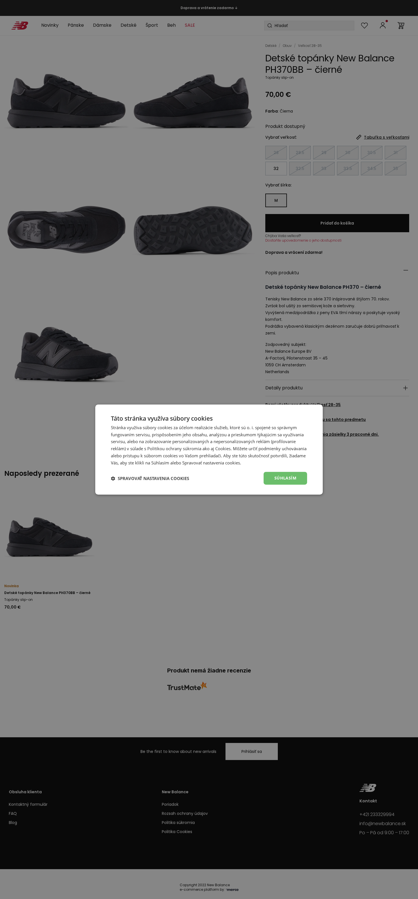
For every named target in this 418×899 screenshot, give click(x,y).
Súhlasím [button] (285, 478)
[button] (150, 478)
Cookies (223, 448)
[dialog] (209, 449)
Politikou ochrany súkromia (174, 448)
